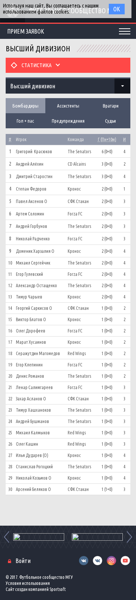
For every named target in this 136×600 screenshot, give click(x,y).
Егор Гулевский (29, 274)
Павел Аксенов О (31, 201)
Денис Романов (30, 376)
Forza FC (75, 213)
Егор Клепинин (29, 364)
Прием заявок (25, 31)
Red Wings (77, 353)
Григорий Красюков (34, 151)
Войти (23, 560)
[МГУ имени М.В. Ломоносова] (38, 537)
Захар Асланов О (31, 398)
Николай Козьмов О (33, 477)
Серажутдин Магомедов (38, 353)
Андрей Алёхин (29, 164)
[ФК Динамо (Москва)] (97, 537)
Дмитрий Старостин (34, 176)
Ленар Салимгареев (34, 387)
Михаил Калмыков (33, 432)
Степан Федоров (31, 188)
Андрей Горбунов (31, 226)
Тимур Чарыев (29, 296)
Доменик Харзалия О (35, 251)
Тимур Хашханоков (33, 410)
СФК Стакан (78, 201)
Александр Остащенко (36, 285)
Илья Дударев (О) (32, 455)
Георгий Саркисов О (34, 308)
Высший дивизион (32, 86)
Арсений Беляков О (33, 489)
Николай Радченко (33, 238)
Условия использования (28, 583)
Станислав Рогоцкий (34, 466)
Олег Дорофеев (30, 330)
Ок (116, 9)
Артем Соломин (30, 213)
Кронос (74, 188)
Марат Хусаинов (31, 342)
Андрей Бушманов (32, 421)
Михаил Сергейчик (33, 262)
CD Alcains (77, 164)
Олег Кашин (27, 444)
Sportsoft (57, 589)
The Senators (79, 151)
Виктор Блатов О (31, 319)
